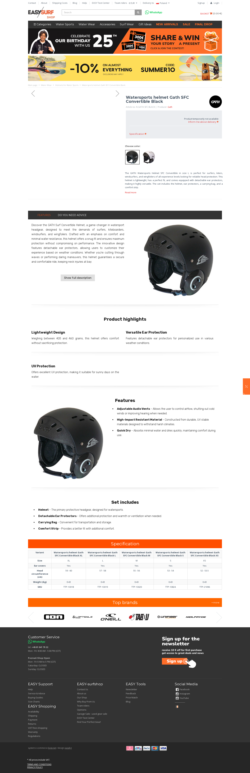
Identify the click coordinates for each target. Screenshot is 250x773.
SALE (186, 24)
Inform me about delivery (202, 121)
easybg (68, 748)
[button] (246, 386)
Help (84, 2)
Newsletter (131, 689)
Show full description (77, 277)
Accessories (107, 24)
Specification (136, 134)
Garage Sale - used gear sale (92, 713)
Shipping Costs (60, 2)
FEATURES (44, 215)
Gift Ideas (145, 24)
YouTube (184, 698)
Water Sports (65, 24)
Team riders (121, 2)
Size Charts (34, 701)
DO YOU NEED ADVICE (72, 215)
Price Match (132, 697)
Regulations (34, 736)
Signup (201, 2)
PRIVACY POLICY (35, 767)
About (44, 2)
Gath (170, 107)
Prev (31, 93)
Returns (32, 723)
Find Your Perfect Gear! (89, 721)
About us (81, 693)
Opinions (81, 709)
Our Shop (82, 697)
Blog (75, 2)
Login (216, 2)
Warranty (33, 731)
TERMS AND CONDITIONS (39, 764)
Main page (32, 85)
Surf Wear (127, 24)
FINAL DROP (203, 24)
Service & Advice (36, 693)
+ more (215, 602)
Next (119, 93)
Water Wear (87, 24)
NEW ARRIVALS (167, 24)
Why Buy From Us (86, 701)
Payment (32, 719)
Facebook (185, 689)
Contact (32, 2)
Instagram (185, 693)
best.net (52, 748)
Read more (130, 192)
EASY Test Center (101, 2)
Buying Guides (35, 697)
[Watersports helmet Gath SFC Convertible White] (149, 156)
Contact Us (82, 689)
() (217, 13)
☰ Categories (42, 24)
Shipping (32, 715)
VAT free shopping (37, 727)
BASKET (205, 13)
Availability (33, 711)
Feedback (131, 693)
